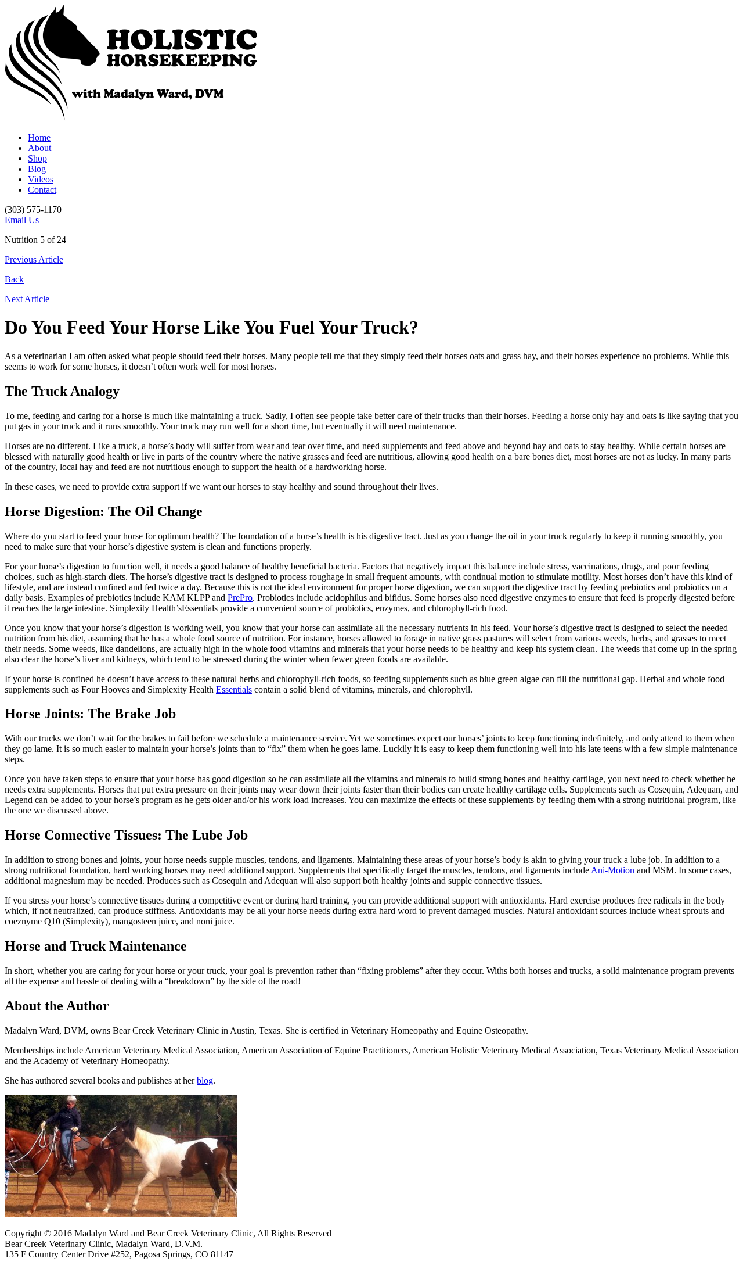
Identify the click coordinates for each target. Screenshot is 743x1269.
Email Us (22, 220)
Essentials (234, 689)
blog (205, 1080)
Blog (37, 169)
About (39, 148)
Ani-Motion (612, 870)
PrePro (240, 598)
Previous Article (34, 259)
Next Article (27, 299)
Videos (40, 179)
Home (39, 137)
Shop (37, 158)
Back (14, 279)
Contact (42, 190)
